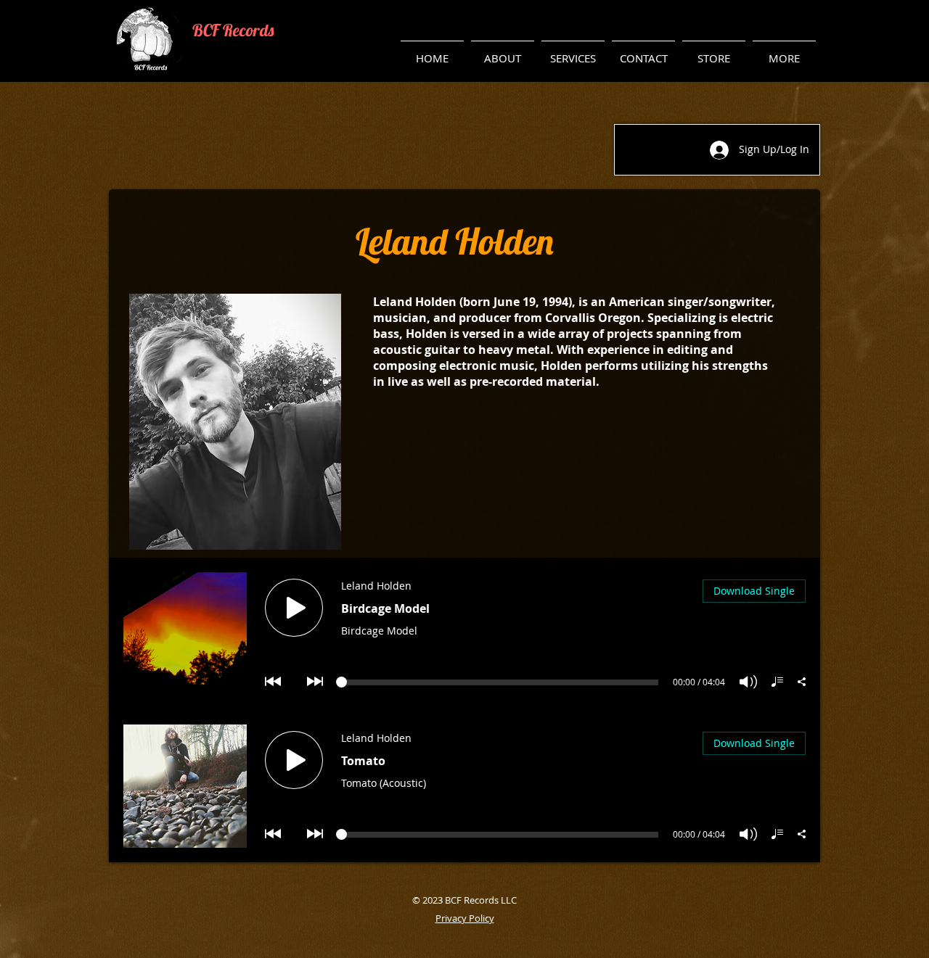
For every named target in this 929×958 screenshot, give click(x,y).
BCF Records (233, 30)
